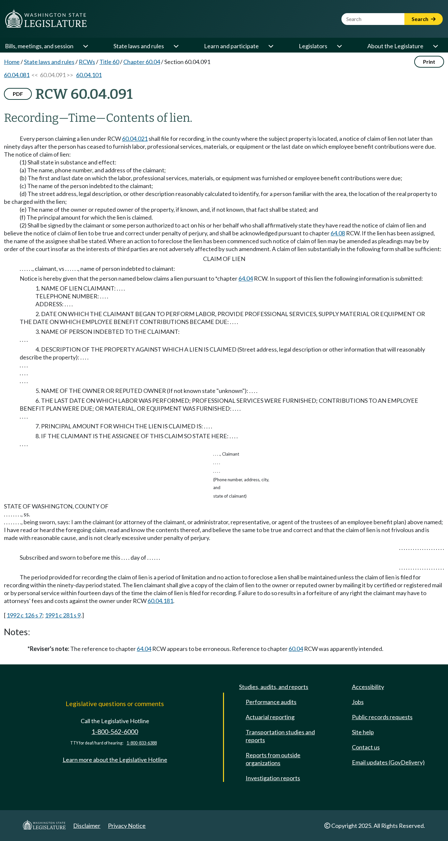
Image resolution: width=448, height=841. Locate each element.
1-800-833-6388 (142, 743)
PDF (18, 94)
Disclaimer (86, 825)
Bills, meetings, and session (39, 46)
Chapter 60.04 (141, 61)
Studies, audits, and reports (273, 686)
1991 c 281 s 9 (63, 615)
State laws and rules (138, 46)
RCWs (87, 61)
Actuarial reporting (270, 717)
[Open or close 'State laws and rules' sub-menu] (176, 46)
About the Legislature (395, 46)
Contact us (366, 747)
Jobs (358, 701)
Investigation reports (273, 778)
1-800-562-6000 (115, 731)
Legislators (313, 46)
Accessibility (368, 686)
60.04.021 (135, 138)
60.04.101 (89, 74)
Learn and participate (231, 46)
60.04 (296, 648)
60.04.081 (17, 74)
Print (429, 61)
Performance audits (271, 701)
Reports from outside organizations (273, 758)
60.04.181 (160, 600)
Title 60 (109, 61)
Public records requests (382, 717)
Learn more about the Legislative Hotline (115, 759)
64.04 (245, 278)
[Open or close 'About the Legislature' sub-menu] (435, 46)
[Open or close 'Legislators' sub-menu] (339, 46)
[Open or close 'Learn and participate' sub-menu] (270, 46)
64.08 (338, 233)
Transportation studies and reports (280, 736)
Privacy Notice (127, 825)
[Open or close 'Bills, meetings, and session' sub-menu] (85, 46)
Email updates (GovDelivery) (388, 762)
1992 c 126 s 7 (24, 615)
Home (12, 61)
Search (420, 19)
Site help (363, 732)
